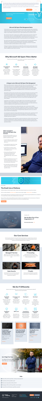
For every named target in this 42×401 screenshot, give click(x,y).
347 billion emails (13, 192)
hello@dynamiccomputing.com (23, 396)
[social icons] (31, 397)
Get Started (9, 18)
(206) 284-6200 (24, 394)
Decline (36, 9)
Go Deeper (11, 247)
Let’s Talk (4, 363)
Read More (3, 201)
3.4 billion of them (29, 192)
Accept (29, 9)
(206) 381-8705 (24, 395)
